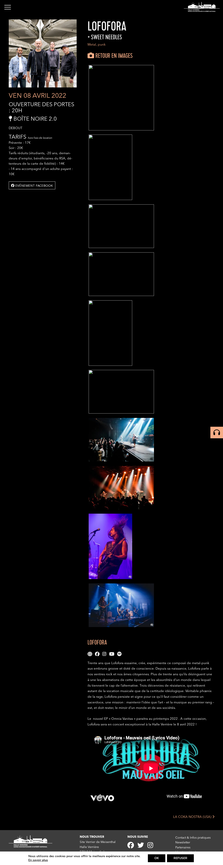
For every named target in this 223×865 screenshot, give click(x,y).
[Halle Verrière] (202, 7)
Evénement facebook (33, 185)
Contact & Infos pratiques (193, 837)
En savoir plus (38, 860)
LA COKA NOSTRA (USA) (192, 816)
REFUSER (180, 858)
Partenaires (182, 847)
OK (156, 858)
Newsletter (182, 842)
